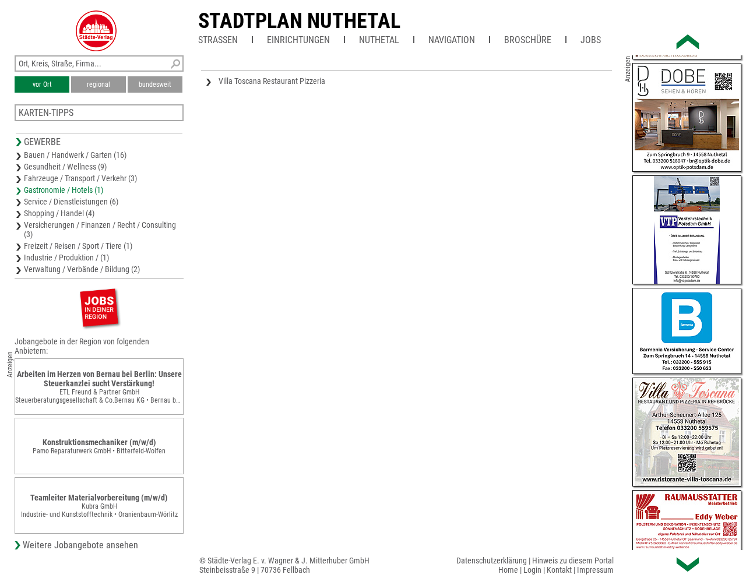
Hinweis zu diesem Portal (573, 560)
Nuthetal (379, 39)
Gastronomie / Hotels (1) (63, 190)
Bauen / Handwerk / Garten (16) (75, 155)
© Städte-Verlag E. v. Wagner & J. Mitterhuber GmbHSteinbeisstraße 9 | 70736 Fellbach (284, 565)
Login (532, 570)
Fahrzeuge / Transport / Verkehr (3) (80, 178)
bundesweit (155, 84)
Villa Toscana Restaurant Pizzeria (272, 81)
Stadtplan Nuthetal (299, 21)
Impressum (595, 570)
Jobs (590, 39)
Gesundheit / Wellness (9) (65, 166)
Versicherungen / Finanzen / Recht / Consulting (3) (100, 229)
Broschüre (527, 39)
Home (508, 570)
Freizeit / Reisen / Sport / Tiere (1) (78, 246)
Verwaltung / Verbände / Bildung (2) (82, 269)
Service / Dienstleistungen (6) (71, 201)
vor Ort (42, 84)
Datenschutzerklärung (491, 560)
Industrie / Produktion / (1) (66, 257)
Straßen (218, 39)
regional (98, 84)
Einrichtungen (298, 39)
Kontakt (559, 570)
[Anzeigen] (99, 307)
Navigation (451, 39)
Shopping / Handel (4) (59, 213)
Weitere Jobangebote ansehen (80, 545)
